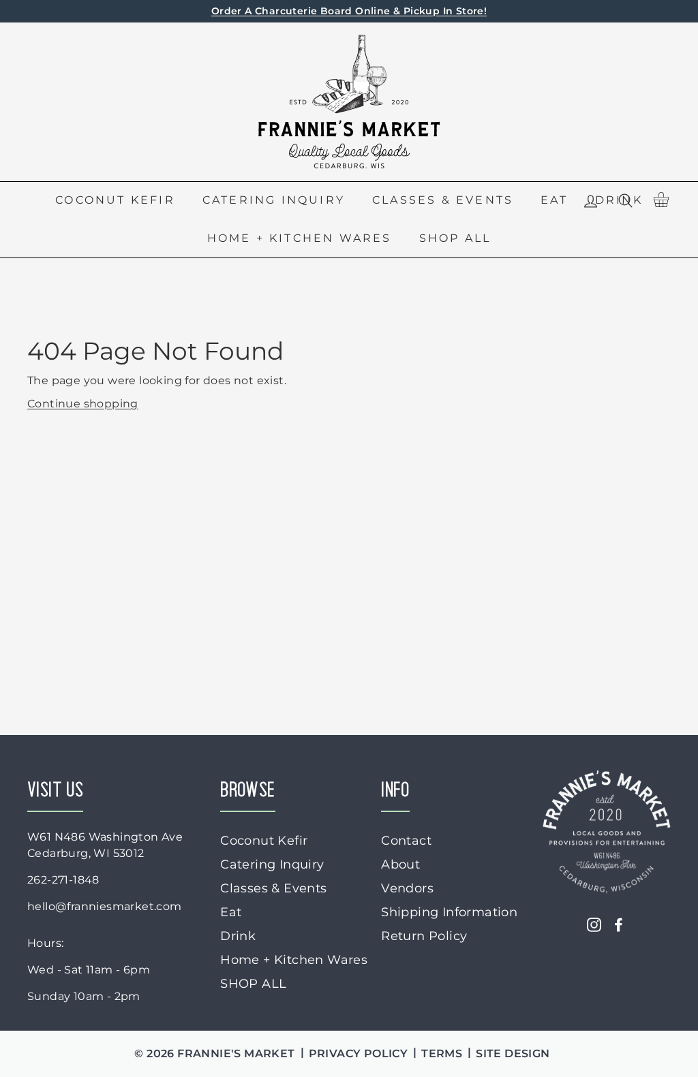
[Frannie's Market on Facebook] (618, 924)
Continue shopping (82, 403)
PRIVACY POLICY (358, 1053)
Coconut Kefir (115, 199)
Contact (406, 840)
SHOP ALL (455, 238)
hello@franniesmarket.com (104, 906)
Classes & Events (442, 199)
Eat (554, 199)
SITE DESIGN (512, 1053)
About (400, 864)
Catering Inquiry (273, 199)
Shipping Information (449, 912)
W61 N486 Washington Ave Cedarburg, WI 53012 (105, 845)
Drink (238, 935)
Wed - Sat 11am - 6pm (88, 969)
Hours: (45, 943)
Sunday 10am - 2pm (83, 996)
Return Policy (424, 935)
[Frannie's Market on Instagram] (594, 924)
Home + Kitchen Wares (299, 238)
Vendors (407, 888)
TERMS (441, 1053)
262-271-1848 (63, 879)
